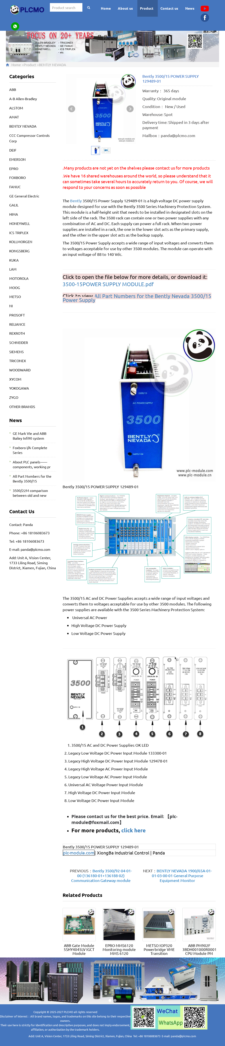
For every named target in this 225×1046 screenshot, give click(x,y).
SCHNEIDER (18, 342)
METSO (15, 296)
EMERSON (17, 159)
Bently (76, 200)
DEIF (12, 150)
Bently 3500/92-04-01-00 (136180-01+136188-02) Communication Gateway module (101, 875)
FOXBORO (17, 177)
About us (125, 8)
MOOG (14, 287)
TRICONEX (17, 360)
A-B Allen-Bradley (23, 98)
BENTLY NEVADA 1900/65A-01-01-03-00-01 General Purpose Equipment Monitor (182, 875)
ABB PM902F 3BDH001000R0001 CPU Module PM (199, 949)
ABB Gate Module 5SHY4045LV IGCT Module (79, 949)
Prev (71, 108)
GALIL (13, 205)
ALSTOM (16, 108)
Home (106, 8)
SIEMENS (16, 351)
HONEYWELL (19, 223)
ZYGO (13, 397)
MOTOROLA (19, 278)
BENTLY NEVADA (52, 64)
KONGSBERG (19, 251)
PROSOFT (17, 315)
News (189, 8)
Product (146, 8)
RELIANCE (17, 324)
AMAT (14, 117)
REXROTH (17, 333)
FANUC (15, 186)
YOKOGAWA (19, 388)
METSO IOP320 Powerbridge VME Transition (159, 949)
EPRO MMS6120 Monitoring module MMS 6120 (119, 949)
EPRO (13, 168)
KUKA (14, 260)
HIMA (13, 214)
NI (11, 306)
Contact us (169, 8)
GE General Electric (24, 196)
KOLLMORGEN (20, 241)
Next (130, 108)
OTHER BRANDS (22, 406)
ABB (12, 89)
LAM (12, 269)
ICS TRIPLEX (18, 232)
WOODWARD (20, 370)
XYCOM (15, 379)
